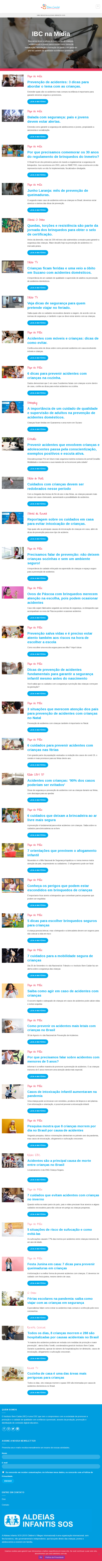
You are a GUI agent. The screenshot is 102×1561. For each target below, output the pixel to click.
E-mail (4, 1463)
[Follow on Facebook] (4, 1429)
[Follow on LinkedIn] (18, 1429)
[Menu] (98, 7)
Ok (41, 1557)
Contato (5, 1505)
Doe (4, 1499)
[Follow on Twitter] (13, 1429)
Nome (4, 1453)
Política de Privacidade (55, 1557)
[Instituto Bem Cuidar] (51, 7)
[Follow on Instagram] (9, 1429)
